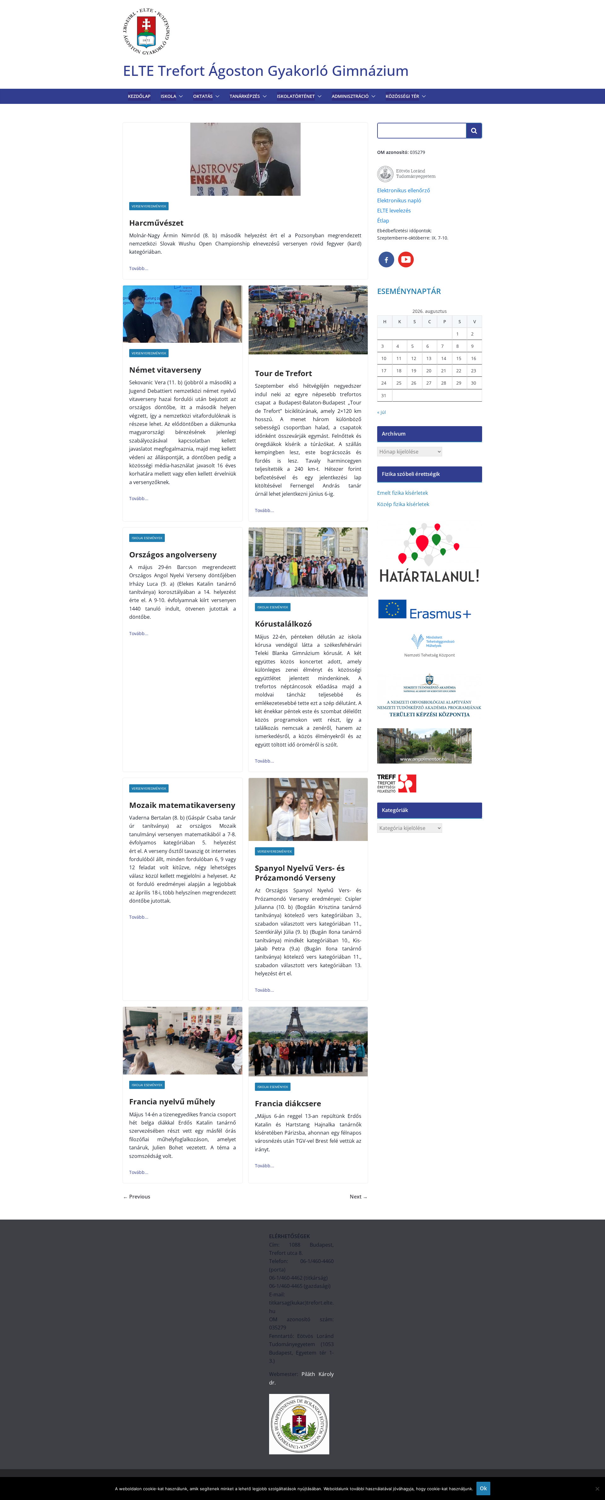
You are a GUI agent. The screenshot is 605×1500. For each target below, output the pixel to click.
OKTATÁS (203, 96)
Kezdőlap (139, 96)
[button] (179, 96)
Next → (359, 1196)
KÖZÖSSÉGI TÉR (402, 96)
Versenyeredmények (149, 206)
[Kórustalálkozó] (308, 562)
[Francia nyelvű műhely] (182, 1040)
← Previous (136, 1196)
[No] (597, 1489)
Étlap (383, 220)
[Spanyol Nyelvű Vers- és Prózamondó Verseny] (308, 809)
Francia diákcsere (288, 1103)
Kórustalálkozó (283, 623)
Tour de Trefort (283, 373)
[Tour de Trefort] (308, 320)
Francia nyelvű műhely (172, 1101)
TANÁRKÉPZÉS (245, 96)
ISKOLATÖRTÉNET (296, 96)
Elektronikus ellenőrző (403, 190)
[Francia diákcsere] (308, 1041)
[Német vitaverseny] (182, 314)
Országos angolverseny (173, 554)
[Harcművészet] (245, 159)
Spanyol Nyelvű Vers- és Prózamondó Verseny (300, 873)
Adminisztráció (350, 96)
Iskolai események (147, 538)
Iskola (168, 96)
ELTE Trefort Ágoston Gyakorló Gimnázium (266, 70)
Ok (483, 1488)
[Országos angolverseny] (138, 633)
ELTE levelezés (394, 210)
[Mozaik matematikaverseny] (138, 917)
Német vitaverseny (165, 369)
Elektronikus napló (399, 200)
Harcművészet (156, 222)
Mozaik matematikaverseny (182, 805)
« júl (381, 412)
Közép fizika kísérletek (403, 504)
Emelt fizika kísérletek (402, 492)
